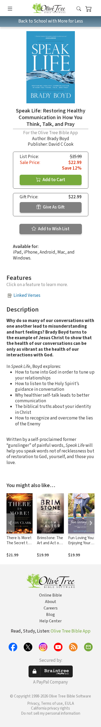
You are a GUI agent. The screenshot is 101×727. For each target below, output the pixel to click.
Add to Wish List (53, 229)
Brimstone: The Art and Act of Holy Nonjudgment (50, 545)
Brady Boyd (58, 139)
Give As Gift (53, 207)
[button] (78, 9)
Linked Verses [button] (26, 295)
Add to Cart (53, 180)
